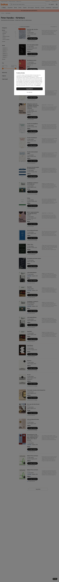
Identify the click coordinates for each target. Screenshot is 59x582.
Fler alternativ (29, 92)
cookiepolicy (37, 85)
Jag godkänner (29, 88)
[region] (29, 82)
